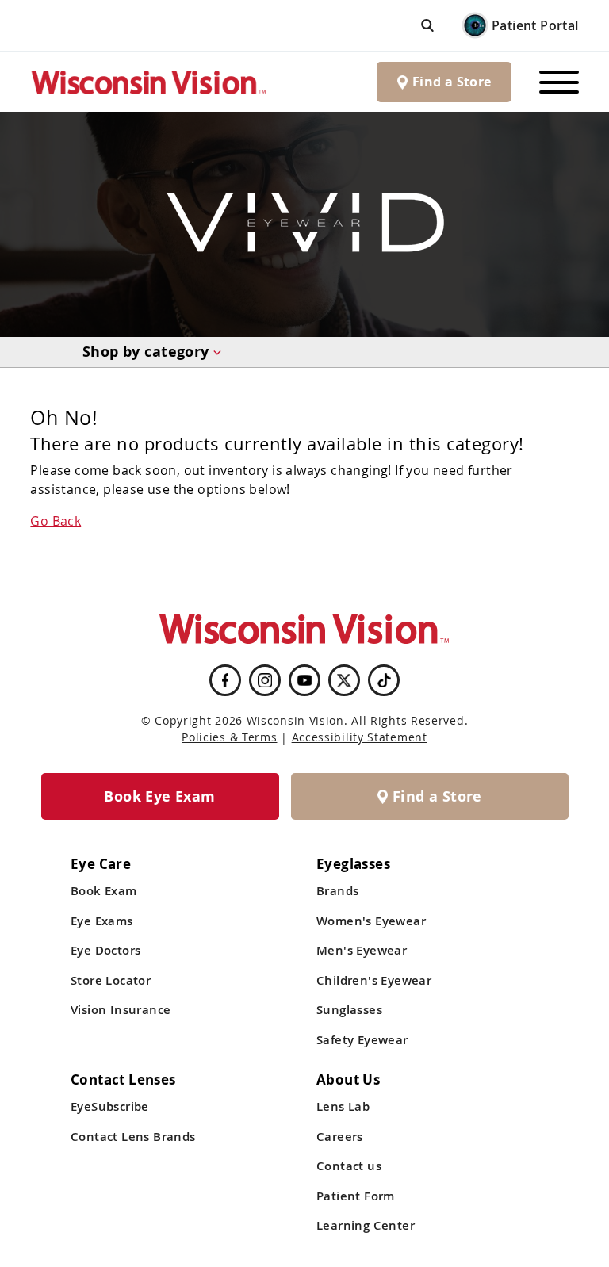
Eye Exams (102, 921)
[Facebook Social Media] (225, 680)
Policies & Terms (229, 737)
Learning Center (365, 1225)
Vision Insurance (120, 1009)
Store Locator (111, 980)
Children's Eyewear (373, 980)
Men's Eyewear (361, 950)
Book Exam (104, 890)
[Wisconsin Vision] (149, 82)
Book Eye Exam (159, 796)
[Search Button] (427, 25)
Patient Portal (535, 25)
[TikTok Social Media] (384, 680)
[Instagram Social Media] (265, 680)
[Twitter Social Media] (344, 680)
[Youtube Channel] (304, 680)
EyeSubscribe (110, 1106)
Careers (339, 1136)
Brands (337, 890)
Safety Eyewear (362, 1040)
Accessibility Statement (359, 737)
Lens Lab (343, 1106)
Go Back (55, 521)
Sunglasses (349, 1009)
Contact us (348, 1166)
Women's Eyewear (371, 921)
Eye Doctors (105, 950)
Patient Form (355, 1196)
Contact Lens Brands (133, 1136)
